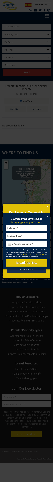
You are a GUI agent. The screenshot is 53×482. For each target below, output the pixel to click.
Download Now (26, 262)
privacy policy (39, 254)
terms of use (27, 254)
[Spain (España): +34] (10, 244)
